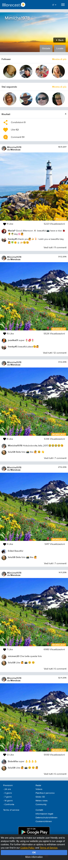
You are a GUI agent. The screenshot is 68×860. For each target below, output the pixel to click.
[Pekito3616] (9, 71)
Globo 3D (40, 797)
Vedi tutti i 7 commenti (55, 458)
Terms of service (11, 810)
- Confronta (8, 804)
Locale (59, 48)
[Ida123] (9, 99)
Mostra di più (59, 59)
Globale (46, 48)
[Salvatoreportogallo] (26, 71)
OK (34, 852)
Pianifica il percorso (45, 793)
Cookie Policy (27, 847)
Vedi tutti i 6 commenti (55, 669)
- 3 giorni (7, 793)
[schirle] (58, 71)
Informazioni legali (44, 814)
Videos (39, 789)
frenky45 (13, 239)
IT (53, 5)
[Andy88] (26, 99)
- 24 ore (7, 789)
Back (61, 40)
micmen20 (13, 656)
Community (41, 804)
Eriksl (11, 550)
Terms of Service (48, 847)
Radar (38, 785)
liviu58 (11, 451)
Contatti (39, 810)
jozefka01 (13, 340)
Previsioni (8, 785)
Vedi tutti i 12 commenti (54, 353)
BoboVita (13, 761)
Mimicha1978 (14, 147)
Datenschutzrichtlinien (46, 818)
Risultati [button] (6, 114)
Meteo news (42, 801)
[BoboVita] (42, 99)
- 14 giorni (8, 801)
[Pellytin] (42, 71)
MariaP (11, 230)
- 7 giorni (7, 797)
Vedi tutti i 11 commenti (55, 247)
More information (34, 856)
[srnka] (58, 99)
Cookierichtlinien (44, 821)
